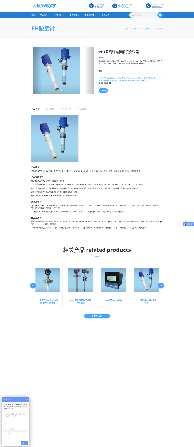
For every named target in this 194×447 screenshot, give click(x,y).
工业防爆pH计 (151, 78)
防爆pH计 (132, 80)
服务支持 (73, 15)
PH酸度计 (43, 28)
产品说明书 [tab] (66, 109)
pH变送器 (109, 78)
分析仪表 (148, 29)
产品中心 (43, 15)
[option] (47, 285)
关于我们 (105, 15)
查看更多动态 (97, 316)
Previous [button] (33, 285)
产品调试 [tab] (50, 109)
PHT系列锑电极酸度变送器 (146, 301)
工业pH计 (142, 78)
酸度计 (116, 80)
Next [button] (161, 285)
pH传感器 (102, 78)
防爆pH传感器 (124, 80)
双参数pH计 (127, 78)
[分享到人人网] (110, 83)
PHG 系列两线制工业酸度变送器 (80, 301)
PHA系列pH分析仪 (113, 300)
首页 (33, 15)
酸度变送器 (103, 80)
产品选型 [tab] (82, 109)
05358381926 (157, 7)
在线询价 (103, 90)
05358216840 (157, 5)
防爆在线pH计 (141, 80)
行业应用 (58, 15)
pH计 (114, 78)
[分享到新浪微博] (107, 83)
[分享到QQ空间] (105, 83)
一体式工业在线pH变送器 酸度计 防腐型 (47, 301)
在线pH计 (135, 78)
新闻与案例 (89, 15)
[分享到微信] (100, 83)
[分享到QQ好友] (102, 83)
